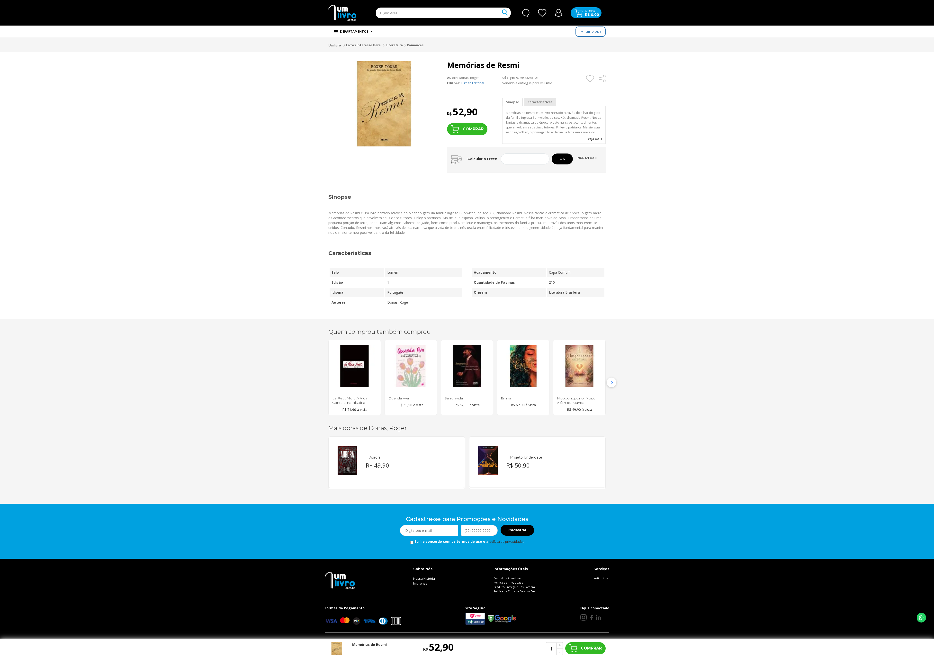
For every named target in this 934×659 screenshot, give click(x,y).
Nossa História (424, 578)
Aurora (374, 457)
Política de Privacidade (508, 582)
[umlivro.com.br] (340, 580)
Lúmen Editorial (472, 83)
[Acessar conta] (558, 12)
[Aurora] (347, 460)
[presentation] (322, 382)
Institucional (601, 578)
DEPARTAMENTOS (354, 31)
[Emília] (523, 366)
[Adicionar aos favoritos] (590, 78)
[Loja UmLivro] (342, 13)
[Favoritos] (542, 13)
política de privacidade (506, 541)
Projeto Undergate (526, 457)
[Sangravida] (467, 366)
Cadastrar (517, 530)
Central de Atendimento (509, 578)
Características (540, 102)
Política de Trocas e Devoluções (514, 591)
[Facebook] (591, 617)
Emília (506, 398)
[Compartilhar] (602, 78)
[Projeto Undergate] (488, 460)
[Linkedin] (598, 617)
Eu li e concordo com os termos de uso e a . (468, 541)
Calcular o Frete (482, 159)
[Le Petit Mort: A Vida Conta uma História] (355, 366)
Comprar (473, 129)
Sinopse (512, 102)
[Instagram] (583, 617)
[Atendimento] (526, 13)
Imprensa (420, 583)
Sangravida (454, 398)
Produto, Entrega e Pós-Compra (514, 587)
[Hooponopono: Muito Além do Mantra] (579, 366)
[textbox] (432, 13)
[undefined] (384, 103)
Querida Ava (398, 398)
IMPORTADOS (591, 31)
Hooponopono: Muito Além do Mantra (576, 400)
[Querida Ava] (411, 366)
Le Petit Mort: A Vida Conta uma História (349, 400)
